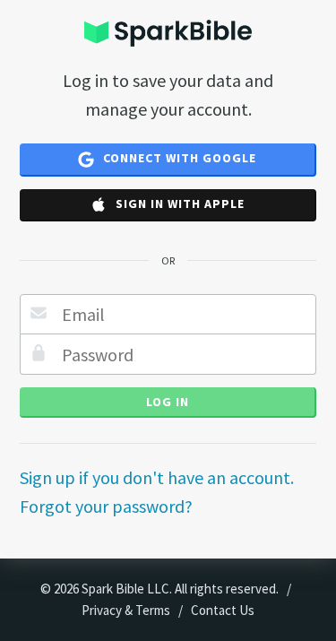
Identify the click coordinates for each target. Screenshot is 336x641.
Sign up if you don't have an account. (157, 477)
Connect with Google (177, 158)
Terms (152, 610)
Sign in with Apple (178, 203)
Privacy (102, 610)
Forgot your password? (106, 506)
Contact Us (222, 610)
